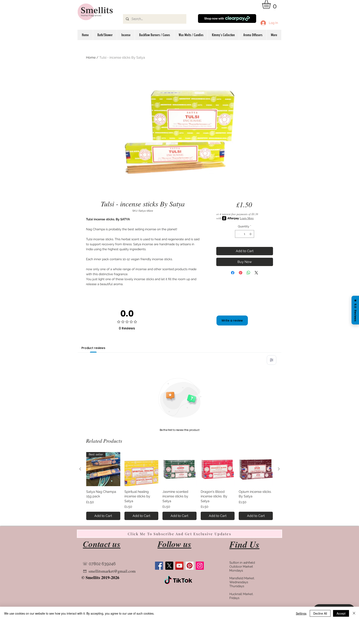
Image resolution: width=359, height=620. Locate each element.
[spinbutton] (244, 234)
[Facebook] (159, 566)
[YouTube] (179, 566)
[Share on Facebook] (232, 272)
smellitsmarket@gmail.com (112, 571)
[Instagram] (200, 566)
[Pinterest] (190, 566)
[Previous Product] (80, 468)
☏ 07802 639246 (99, 563)
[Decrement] (238, 234)
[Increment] (250, 234)
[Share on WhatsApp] (248, 272)
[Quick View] (141, 469)
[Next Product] (278, 468)
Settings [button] (301, 613)
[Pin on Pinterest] (240, 272)
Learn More (247, 218)
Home (91, 57)
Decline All (320, 613)
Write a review (232, 320)
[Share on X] (256, 272)
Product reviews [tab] (93, 348)
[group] (179, 486)
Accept (341, 613)
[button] (271, 4)
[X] (169, 566)
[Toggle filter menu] (271, 360)
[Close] (354, 613)
